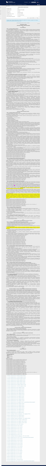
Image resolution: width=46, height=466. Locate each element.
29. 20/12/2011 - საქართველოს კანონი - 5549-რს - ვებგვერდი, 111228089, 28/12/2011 (17, 419)
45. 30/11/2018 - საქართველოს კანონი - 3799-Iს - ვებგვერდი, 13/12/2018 (15, 396)
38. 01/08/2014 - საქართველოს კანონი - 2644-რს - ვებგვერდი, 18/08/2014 (15, 406)
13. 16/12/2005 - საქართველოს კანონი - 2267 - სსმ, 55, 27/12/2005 (14, 443)
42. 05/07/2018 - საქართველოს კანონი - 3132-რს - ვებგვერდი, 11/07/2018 (15, 400)
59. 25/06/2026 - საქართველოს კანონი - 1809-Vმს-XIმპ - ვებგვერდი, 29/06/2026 (16, 375)
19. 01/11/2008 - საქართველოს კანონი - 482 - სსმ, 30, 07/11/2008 (14, 434)
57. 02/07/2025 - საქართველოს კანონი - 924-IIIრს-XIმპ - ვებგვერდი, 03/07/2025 (16, 378)
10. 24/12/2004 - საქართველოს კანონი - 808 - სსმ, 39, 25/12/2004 (14, 447)
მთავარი (7, 4)
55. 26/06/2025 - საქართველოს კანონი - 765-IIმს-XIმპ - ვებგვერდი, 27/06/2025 (16, 381)
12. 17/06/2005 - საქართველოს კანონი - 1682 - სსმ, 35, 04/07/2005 (14, 444)
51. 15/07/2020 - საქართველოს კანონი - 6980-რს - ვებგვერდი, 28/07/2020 (15, 387)
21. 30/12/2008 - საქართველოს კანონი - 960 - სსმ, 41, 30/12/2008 (14, 431)
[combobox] (38, 2)
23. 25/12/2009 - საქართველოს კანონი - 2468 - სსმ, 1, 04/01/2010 (14, 428)
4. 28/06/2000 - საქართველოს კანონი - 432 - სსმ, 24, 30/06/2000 (14, 456)
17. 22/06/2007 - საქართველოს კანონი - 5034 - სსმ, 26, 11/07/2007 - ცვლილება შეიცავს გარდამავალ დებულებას (20, 437)
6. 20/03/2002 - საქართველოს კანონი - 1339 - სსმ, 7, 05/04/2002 (14, 453)
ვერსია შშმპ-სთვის (37, 0)
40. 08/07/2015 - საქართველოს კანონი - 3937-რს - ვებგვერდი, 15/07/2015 (15, 403)
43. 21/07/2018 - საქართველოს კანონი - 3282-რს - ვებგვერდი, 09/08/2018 (15, 399)
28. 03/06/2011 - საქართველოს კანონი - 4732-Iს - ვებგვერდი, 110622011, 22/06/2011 (17, 421)
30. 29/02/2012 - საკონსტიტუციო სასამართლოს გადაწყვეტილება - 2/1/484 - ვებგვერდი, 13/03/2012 (18, 418)
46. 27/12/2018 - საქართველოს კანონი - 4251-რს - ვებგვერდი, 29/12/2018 (15, 394)
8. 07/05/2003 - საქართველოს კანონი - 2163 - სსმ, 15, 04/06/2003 (14, 450)
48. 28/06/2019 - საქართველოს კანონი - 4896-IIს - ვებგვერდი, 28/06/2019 (15, 391)
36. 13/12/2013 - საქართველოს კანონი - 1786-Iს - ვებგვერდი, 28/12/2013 (15, 409)
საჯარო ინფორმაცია (19, 4)
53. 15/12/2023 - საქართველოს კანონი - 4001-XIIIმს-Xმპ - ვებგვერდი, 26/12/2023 (16, 384)
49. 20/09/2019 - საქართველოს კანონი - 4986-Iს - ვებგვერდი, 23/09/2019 (15, 390)
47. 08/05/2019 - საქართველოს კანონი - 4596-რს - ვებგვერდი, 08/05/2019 (15, 393)
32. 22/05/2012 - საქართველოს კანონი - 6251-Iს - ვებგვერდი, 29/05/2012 (15, 415)
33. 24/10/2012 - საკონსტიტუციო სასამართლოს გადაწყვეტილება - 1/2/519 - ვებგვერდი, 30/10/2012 (18, 413)
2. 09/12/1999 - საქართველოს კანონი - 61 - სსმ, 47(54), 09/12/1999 (15, 459)
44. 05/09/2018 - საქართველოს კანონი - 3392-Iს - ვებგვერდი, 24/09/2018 (15, 397)
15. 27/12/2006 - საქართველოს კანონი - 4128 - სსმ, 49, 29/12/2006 (14, 440)
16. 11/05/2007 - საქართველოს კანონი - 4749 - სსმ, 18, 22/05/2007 (14, 438)
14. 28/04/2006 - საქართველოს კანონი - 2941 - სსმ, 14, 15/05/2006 (14, 441)
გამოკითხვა (24, 4)
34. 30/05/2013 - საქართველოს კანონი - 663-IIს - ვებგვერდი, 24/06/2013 (15, 412)
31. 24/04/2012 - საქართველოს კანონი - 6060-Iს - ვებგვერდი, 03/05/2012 (15, 416)
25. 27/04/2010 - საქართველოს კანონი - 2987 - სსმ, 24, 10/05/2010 (14, 425)
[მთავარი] (10, 2)
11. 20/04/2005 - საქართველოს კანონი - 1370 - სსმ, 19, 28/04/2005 (14, 446)
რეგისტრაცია (33, 2)
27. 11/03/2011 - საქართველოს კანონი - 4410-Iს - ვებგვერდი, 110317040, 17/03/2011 (17, 422)
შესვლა (30, 2)
